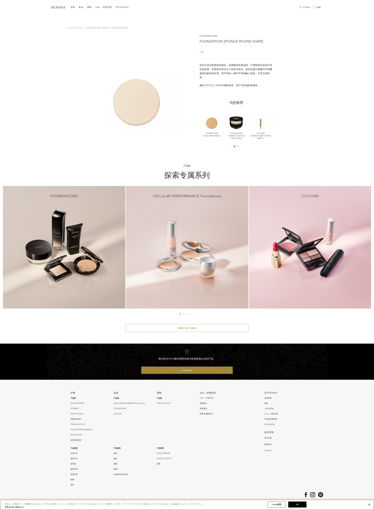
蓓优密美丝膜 (76, 440)
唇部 (115, 464)
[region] (187, 505)
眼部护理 (74, 469)
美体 (72, 485)
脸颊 (115, 469)
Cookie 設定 (276, 504)
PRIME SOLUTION (78, 424)
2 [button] (238, 146)
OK (297, 504)
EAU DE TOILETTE (164, 459)
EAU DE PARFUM (163, 453)
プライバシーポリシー (14, 507)
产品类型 (74, 448)
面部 (115, 453)
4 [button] (188, 314)
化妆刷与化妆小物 (121, 474)
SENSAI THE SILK (163, 403)
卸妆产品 (74, 453)
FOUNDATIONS (73, 28)
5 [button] (191, 314)
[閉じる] (369, 504)
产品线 (73, 398)
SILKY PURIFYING (77, 403)
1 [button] (235, 146)
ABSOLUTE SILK (77, 414)
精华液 (73, 464)
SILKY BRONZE (76, 435)
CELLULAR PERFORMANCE (81, 430)
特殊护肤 (74, 474)
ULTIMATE (75, 409)
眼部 (115, 459)
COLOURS (118, 414)
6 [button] (193, 314)
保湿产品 (74, 459)
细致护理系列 (76, 419)
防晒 (72, 480)
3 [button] (185, 314)
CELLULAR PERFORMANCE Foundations (129, 403)
